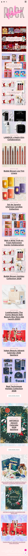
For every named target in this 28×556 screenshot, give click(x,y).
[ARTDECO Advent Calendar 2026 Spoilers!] (14, 498)
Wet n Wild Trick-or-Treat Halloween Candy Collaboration (14, 242)
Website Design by (14, 554)
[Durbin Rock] (14, 13)
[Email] (4, 1)
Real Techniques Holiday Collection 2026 (14, 388)
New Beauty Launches (16, 552)
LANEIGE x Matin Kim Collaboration (14, 138)
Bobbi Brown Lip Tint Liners (14, 172)
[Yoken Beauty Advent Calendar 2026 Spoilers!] (14, 335)
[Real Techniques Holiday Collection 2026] (14, 371)
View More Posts (14, 395)
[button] (26, 1)
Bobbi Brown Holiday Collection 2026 (14, 277)
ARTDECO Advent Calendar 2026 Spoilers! (14, 425)
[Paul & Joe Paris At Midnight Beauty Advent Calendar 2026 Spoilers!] (14, 468)
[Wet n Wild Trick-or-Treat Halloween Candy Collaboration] (14, 225)
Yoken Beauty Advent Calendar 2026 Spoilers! (14, 352)
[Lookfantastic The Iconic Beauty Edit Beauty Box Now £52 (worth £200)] (14, 297)
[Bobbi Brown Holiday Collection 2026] (14, 260)
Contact (17, 550)
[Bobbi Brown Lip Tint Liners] (14, 155)
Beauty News (17, 551)
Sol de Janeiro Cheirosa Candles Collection (14, 206)
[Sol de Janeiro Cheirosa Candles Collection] (14, 189)
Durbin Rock (9, 550)
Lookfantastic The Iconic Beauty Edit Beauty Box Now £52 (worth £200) (14, 315)
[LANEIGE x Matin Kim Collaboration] (14, 122)
